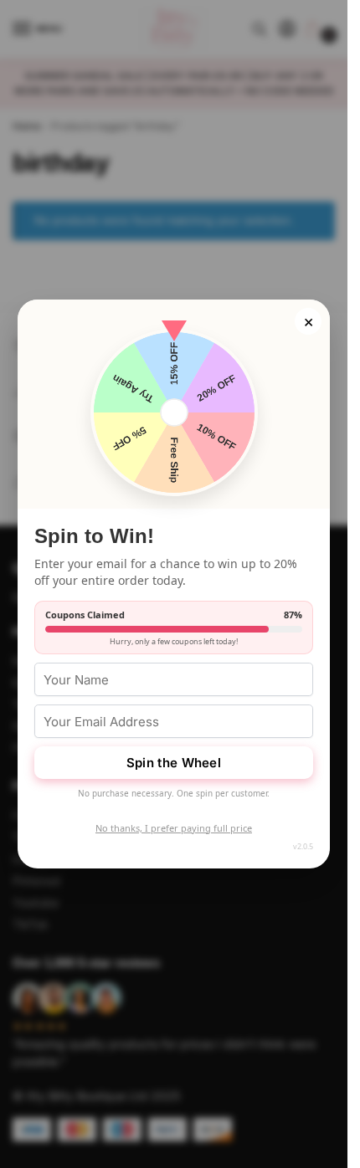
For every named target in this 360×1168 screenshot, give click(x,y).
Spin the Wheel (173, 763)
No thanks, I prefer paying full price (173, 828)
